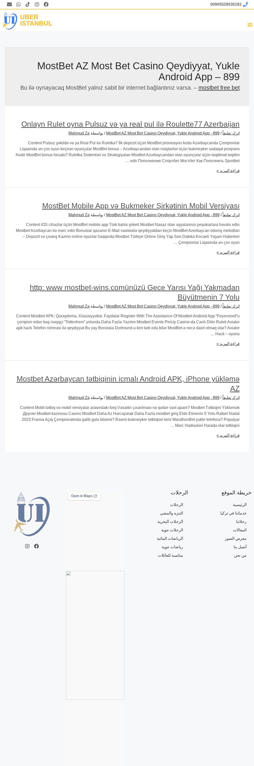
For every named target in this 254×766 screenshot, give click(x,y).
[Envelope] (9, 4)
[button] (250, 24)
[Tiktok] (27, 4)
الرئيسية (240, 505)
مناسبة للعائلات (170, 555)
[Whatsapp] (18, 4)
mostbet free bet (219, 87)
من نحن (240, 555)
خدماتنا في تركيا (233, 513)
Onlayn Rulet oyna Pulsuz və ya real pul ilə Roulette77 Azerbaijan (130, 124)
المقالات (240, 530)
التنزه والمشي (171, 513)
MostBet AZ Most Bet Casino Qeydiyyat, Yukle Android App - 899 (163, 133)
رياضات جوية (172, 547)
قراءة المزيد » (228, 171)
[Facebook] (46, 4)
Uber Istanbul (36, 20)
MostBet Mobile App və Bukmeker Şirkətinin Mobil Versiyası (141, 206)
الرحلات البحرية (170, 521)
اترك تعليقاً (231, 133)
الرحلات (176, 505)
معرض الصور (236, 538)
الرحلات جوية (172, 530)
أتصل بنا (240, 547)
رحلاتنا (241, 521)
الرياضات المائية (170, 538)
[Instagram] (36, 4)
